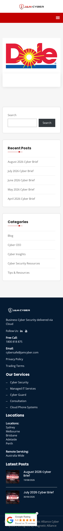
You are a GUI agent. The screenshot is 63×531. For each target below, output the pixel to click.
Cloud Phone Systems (24, 407)
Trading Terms (15, 366)
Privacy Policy (14, 359)
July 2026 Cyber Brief (20, 171)
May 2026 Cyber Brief (21, 189)
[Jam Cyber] (31, 6)
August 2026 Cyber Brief (23, 162)
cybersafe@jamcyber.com (22, 352)
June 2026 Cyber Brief (21, 180)
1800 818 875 (14, 342)
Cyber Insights (17, 254)
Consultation (18, 401)
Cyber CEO (14, 245)
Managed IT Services (23, 388)
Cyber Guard (18, 395)
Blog (10, 236)
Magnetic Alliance (45, 525)
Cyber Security (19, 382)
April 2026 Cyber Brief (21, 199)
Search (12, 115)
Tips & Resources (19, 272)
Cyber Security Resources (24, 263)
